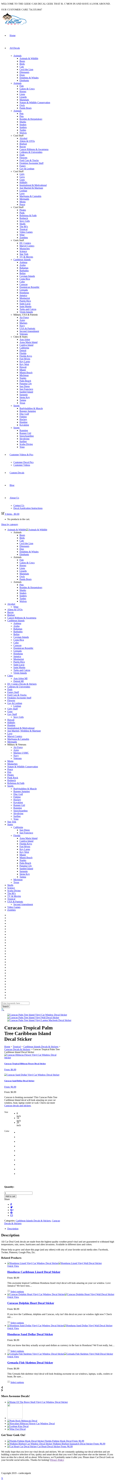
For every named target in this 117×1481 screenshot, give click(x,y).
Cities (10, 675)
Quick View (13, 1266)
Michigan (24, 375)
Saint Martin (25, 306)
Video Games (26, 232)
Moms (23, 201)
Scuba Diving (26, 444)
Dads (22, 155)
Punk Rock (12, 777)
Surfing (23, 441)
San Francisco (26, 389)
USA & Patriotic (27, 328)
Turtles (23, 130)
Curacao (24, 284)
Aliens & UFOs (27, 141)
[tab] (61, 1228)
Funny (23, 166)
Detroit (23, 350)
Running (24, 430)
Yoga (22, 447)
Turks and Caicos (28, 309)
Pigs (22, 116)
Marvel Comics (27, 245)
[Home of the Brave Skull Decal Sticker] (37, 1402)
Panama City (26, 383)
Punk (22, 212)
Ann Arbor (25, 339)
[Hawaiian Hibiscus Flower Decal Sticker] (31, 1423)
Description (12, 1228)
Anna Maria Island (28, 342)
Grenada (24, 290)
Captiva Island (26, 345)
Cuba (22, 281)
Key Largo (25, 361)
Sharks (23, 121)
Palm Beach (25, 381)
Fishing (23, 416)
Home (13, 35)
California (24, 347)
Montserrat (25, 298)
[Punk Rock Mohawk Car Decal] (22, 1420)
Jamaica (23, 295)
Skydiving (24, 438)
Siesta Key (25, 397)
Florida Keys (26, 356)
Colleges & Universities (31, 152)
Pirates (23, 210)
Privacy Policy (57, 1460)
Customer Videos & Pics (21, 454)
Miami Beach (26, 372)
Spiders (23, 127)
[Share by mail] (11, 1215)
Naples (23, 378)
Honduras (24, 292)
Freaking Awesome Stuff (31, 163)
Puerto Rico (25, 301)
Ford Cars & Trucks (29, 160)
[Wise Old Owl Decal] (16, 1429)
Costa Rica (25, 279)
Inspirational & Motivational (33, 185)
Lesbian (23, 190)
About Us (14, 497)
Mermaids (24, 199)
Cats (22, 66)
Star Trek (24, 254)
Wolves (23, 133)
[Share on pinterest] (11, 1212)
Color (6, 1131)
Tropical (23, 229)
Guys (22, 177)
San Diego (25, 386)
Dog (22, 549)
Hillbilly (23, 182)
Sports (16, 405)
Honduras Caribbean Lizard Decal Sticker (33, 1272)
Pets (21, 113)
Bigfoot (23, 144)
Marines (23, 323)
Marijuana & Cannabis (30, 196)
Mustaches (25, 248)
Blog (12, 485)
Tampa (23, 400)
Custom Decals (17, 472)
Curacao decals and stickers (17, 1105)
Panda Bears (26, 108)
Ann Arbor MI (20, 678)
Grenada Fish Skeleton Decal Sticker (30, 1362)
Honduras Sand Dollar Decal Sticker (30, 1334)
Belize (23, 273)
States (10, 824)
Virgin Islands (26, 312)
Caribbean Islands (22, 259)
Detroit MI (18, 681)
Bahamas (24, 268)
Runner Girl (25, 433)
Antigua (23, 262)
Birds (22, 64)
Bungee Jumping (28, 411)
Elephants (24, 80)
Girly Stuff (12, 708)
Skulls (22, 223)
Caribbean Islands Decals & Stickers (40, 1046)
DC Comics (25, 243)
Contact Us (18, 505)
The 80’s (24, 226)
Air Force (24, 317)
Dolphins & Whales (29, 77)
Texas (22, 403)
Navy (22, 325)
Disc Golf (24, 414)
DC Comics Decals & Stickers (22, 684)
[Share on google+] (12, 1210)
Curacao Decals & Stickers (17, 1049)
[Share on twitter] (11, 1207)
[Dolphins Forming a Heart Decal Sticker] (15, 1418)
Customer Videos (21, 465)
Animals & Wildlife (29, 58)
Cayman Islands (27, 276)
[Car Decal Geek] (14, 25)
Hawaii (23, 367)
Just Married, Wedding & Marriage (24, 730)
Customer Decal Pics (23, 462)
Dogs (22, 75)
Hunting (23, 422)
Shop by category (9, 524)
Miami (23, 369)
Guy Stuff (12, 714)
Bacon (23, 146)
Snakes (23, 124)
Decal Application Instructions (28, 508)
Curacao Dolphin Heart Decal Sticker (30, 1303)
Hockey (23, 419)
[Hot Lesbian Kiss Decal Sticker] (17, 1426)
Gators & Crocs (27, 88)
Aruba (23, 265)
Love (22, 193)
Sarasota (24, 394)
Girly (22, 174)
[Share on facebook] (11, 1204)
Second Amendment (29, 331)
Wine (22, 234)
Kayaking (24, 425)
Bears (22, 61)
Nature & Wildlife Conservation (35, 102)
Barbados (24, 270)
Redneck (24, 218)
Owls (22, 105)
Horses (23, 91)
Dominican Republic (29, 287)
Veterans (24, 334)
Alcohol (23, 138)
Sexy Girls (25, 221)
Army (22, 320)
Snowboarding (27, 436)
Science (23, 251)
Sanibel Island (26, 392)
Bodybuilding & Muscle (31, 408)
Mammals (24, 99)
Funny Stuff (13, 692)
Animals (17, 55)
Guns (22, 179)
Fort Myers (25, 358)
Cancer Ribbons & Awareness (34, 149)
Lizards (23, 97)
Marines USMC (21, 753)
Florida (23, 353)
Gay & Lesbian (27, 168)
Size (6, 1112)
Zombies (24, 237)
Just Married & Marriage (31, 188)
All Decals (15, 48)
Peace (22, 204)
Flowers (23, 157)
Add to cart (10, 1196)
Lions (22, 94)
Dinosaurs (24, 72)
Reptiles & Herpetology (31, 119)
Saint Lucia (25, 303)
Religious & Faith (28, 215)
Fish (22, 86)
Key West (24, 364)
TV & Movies (26, 257)
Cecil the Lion (26, 69)
